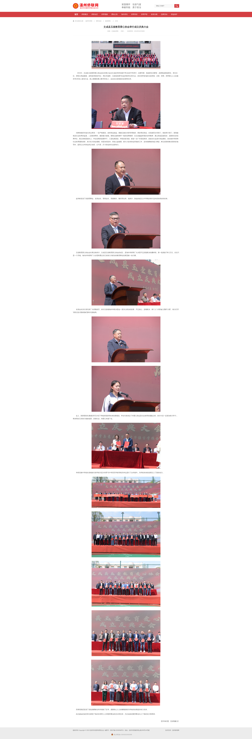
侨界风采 (134, 14)
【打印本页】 (165, 721)
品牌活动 (164, 14)
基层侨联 (108, 21)
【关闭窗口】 (174, 721)
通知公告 (114, 14)
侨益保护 (174, 14)
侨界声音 (144, 14)
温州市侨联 (88, 21)
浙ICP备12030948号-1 (117, 730)
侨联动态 (94, 14)
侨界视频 (104, 14)
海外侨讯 (124, 14)
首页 (76, 14)
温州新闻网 (175, 730)
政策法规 (154, 14)
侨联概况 (85, 14)
